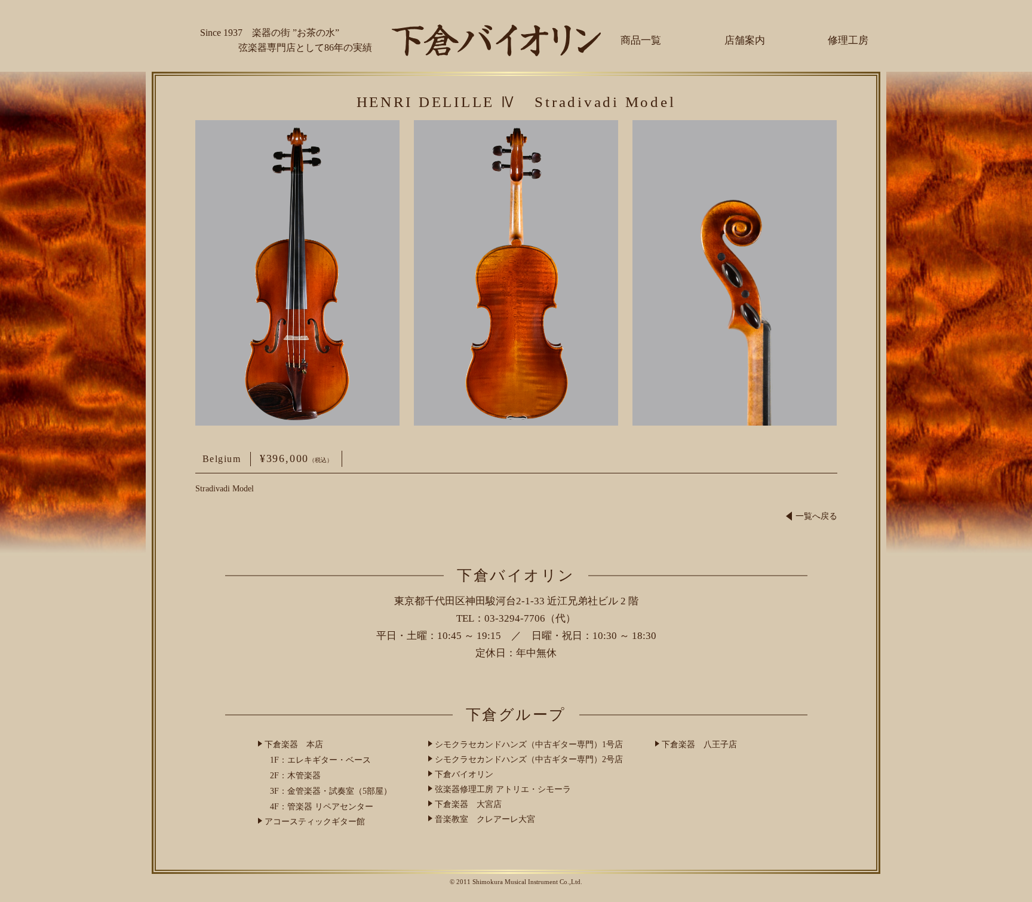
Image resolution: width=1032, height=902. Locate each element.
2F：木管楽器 (295, 775)
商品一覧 (641, 40)
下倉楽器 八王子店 (699, 744)
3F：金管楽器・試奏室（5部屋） (331, 791)
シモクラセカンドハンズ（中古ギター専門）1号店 (529, 744)
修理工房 (848, 40)
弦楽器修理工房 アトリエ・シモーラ (503, 789)
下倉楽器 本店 (294, 744)
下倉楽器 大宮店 (468, 804)
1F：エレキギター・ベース (320, 760)
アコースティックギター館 (315, 821)
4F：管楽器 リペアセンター (321, 806)
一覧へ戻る (816, 516)
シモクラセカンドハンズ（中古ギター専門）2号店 (529, 759)
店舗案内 (744, 40)
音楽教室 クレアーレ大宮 (485, 819)
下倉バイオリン (464, 774)
